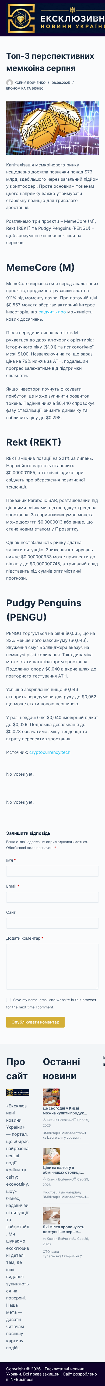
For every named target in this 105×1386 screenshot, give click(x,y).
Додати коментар (24, 938)
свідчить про (52, 311)
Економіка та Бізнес (25, 88)
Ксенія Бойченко (60, 1120)
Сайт (11, 912)
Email (12, 886)
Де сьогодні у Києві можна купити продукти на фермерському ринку (66, 1113)
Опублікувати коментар (35, 1022)
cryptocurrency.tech (49, 752)
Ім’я (11, 860)
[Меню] (96, 18)
